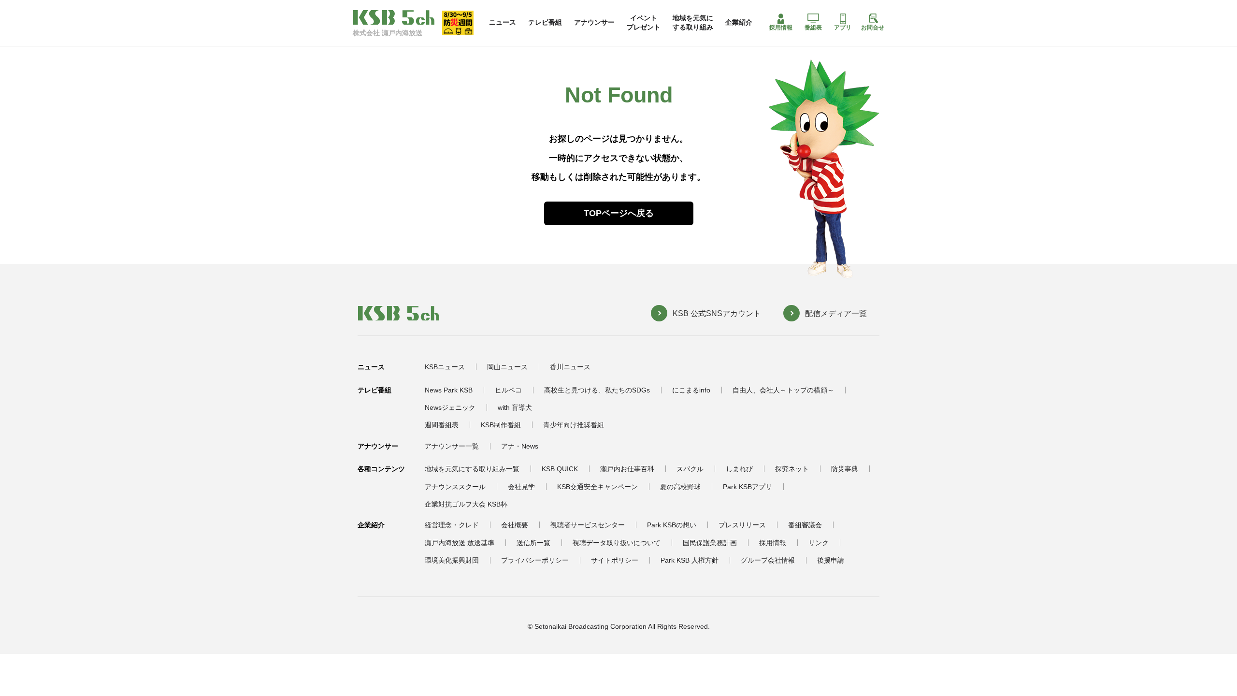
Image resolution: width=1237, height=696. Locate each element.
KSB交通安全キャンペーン (597, 487)
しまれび (739, 469)
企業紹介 (738, 22)
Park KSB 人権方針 (690, 560)
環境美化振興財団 (452, 560)
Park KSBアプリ (747, 487)
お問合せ (872, 27)
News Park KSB (449, 390)
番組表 (813, 27)
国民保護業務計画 (710, 543)
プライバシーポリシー (535, 560)
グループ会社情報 (768, 560)
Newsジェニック (450, 407)
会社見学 (521, 487)
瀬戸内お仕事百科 (627, 469)
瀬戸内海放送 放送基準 (459, 543)
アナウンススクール (455, 487)
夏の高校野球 (680, 487)
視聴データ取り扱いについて (617, 543)
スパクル (690, 469)
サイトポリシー (614, 560)
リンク (818, 543)
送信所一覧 (533, 543)
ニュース (502, 22)
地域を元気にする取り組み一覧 (472, 469)
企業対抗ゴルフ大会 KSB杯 (466, 504)
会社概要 (514, 525)
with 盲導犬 (515, 407)
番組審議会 (805, 525)
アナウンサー (594, 22)
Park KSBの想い (671, 525)
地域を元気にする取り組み (693, 22)
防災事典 (844, 469)
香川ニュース (570, 367)
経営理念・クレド (452, 525)
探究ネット (792, 469)
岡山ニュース (507, 367)
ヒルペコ (508, 390)
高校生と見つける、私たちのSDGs (597, 390)
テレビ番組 (545, 22)
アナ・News (519, 446)
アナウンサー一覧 (452, 446)
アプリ (842, 27)
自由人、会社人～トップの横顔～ (783, 390)
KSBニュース (445, 367)
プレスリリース (742, 525)
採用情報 (780, 27)
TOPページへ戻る (619, 213)
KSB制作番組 (501, 425)
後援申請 (830, 560)
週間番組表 (442, 425)
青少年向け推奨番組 (573, 425)
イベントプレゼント (644, 22)
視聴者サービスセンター (587, 525)
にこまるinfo (691, 390)
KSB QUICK (560, 469)
